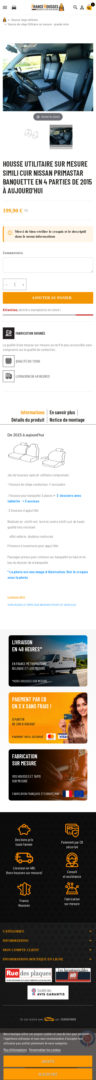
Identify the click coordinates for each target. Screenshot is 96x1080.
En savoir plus (62, 412)
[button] (82, 7)
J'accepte (48, 1061)
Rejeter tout (48, 1074)
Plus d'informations (15, 1050)
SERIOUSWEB (68, 1019)
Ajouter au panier (48, 298)
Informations (33, 412)
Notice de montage (67, 420)
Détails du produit (28, 420)
